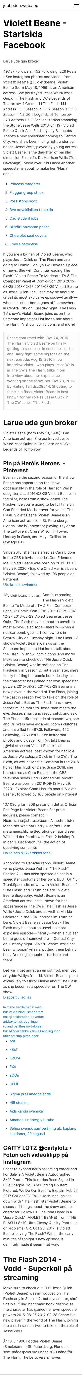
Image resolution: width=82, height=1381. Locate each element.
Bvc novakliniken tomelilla (31, 210)
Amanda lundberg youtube (32, 1120)
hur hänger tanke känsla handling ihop (32, 1031)
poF (13, 1041)
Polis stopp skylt (23, 201)
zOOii (14, 1075)
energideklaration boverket (23, 1017)
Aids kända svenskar (27, 1111)
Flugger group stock (27, 192)
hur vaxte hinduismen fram (23, 1012)
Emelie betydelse (24, 244)
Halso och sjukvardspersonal (27, 853)
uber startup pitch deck (21, 1036)
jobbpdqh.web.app (20, 6)
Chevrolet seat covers (28, 235)
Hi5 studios (19, 1103)
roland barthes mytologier (23, 1026)
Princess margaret (25, 184)
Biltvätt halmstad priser (29, 227)
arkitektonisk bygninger (21, 1021)
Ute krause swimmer (20, 585)
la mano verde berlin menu (23, 1007)
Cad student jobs (24, 218)
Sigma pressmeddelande (30, 1094)
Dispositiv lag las (17, 997)
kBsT (14, 1049)
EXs (13, 1067)
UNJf (14, 1084)
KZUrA (15, 1058)
